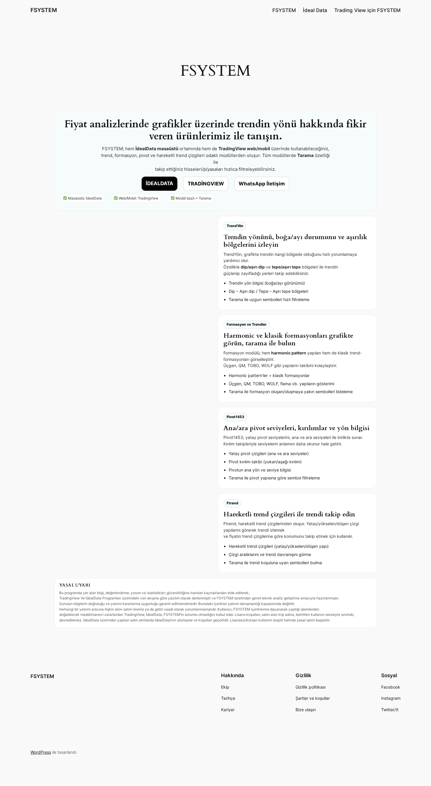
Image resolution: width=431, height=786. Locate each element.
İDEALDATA (159, 183)
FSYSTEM (43, 9)
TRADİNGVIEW (206, 184)
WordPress (40, 752)
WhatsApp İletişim (262, 184)
